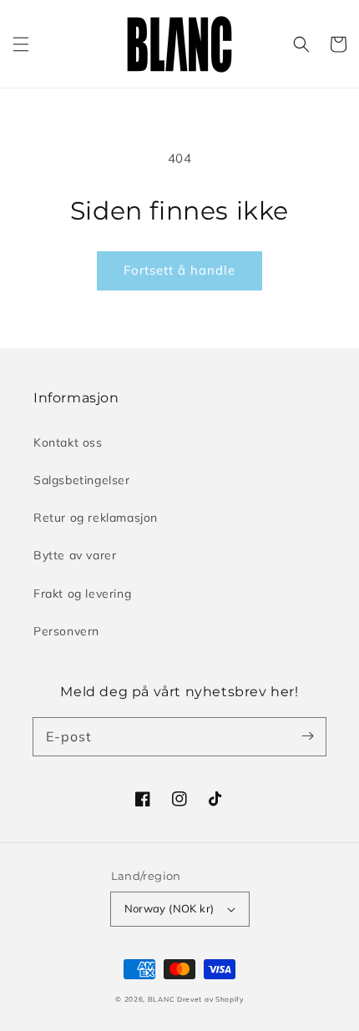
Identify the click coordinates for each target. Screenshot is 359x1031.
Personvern (66, 631)
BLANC (162, 999)
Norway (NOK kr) (169, 908)
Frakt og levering (82, 593)
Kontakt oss (68, 442)
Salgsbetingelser (81, 480)
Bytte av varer (74, 555)
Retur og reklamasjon (95, 517)
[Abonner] (307, 736)
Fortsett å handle (179, 270)
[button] (21, 44)
